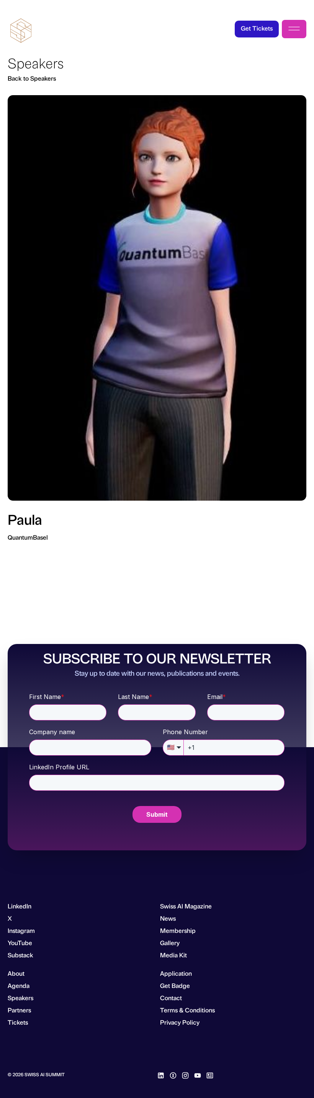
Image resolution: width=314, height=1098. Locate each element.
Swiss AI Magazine (186, 906)
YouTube (20, 943)
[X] (173, 1074)
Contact (171, 998)
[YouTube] (197, 1074)
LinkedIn (19, 906)
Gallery (170, 943)
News (168, 918)
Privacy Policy (180, 1022)
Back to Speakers (32, 78)
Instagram (21, 930)
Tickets (18, 1022)
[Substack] (210, 1074)
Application (176, 973)
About (16, 973)
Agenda (18, 985)
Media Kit (173, 955)
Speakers (20, 998)
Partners (19, 1010)
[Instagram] (185, 1074)
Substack (20, 955)
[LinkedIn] (161, 1074)
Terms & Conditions (187, 1010)
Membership (178, 930)
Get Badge (175, 985)
